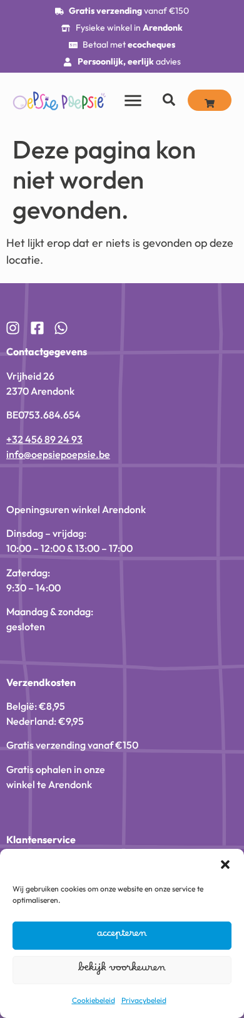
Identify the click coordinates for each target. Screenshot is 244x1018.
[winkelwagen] (209, 100)
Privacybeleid (143, 1000)
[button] (225, 864)
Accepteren (122, 936)
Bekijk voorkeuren (122, 970)
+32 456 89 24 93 (44, 439)
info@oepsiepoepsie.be (58, 454)
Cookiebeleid (93, 1000)
